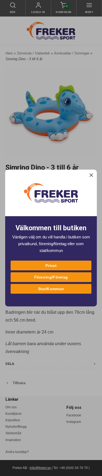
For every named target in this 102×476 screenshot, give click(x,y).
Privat (51, 265)
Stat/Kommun (51, 289)
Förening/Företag (51, 277)
